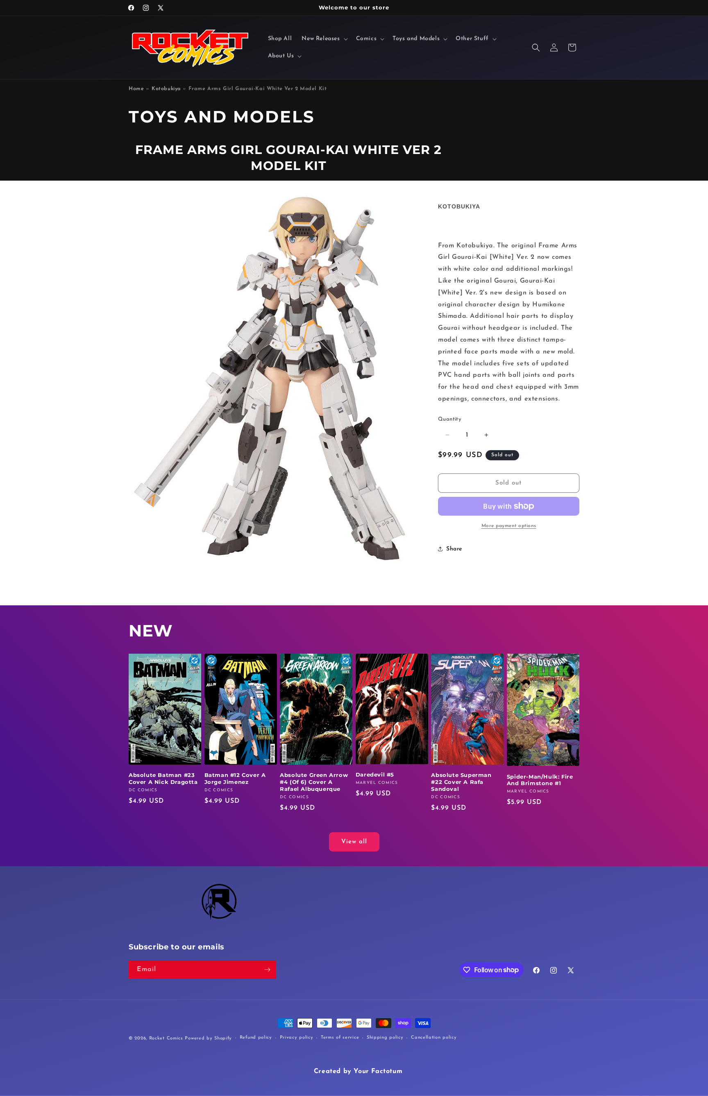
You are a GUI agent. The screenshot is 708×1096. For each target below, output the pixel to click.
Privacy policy (296, 1037)
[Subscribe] (267, 969)
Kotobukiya (166, 88)
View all (354, 842)
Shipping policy (385, 1037)
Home (136, 88)
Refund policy (256, 1037)
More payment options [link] (508, 525)
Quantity (449, 419)
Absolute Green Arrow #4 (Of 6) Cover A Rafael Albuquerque (314, 782)
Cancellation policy (433, 1037)
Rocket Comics (166, 1038)
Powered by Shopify (208, 1038)
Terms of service (340, 1037)
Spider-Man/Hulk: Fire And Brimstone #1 (540, 780)
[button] (324, 39)
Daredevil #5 (375, 774)
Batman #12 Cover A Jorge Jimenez (235, 778)
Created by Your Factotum (358, 1071)
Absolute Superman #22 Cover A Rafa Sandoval (461, 782)
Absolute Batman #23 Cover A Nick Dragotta (163, 778)
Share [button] (454, 549)
